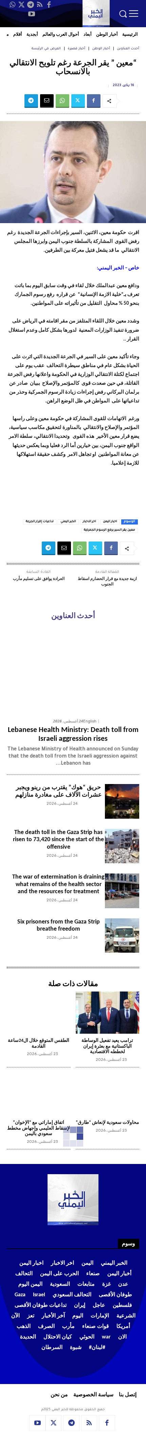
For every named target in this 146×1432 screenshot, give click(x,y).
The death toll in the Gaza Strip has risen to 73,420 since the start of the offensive (58, 839)
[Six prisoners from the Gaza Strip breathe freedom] (122, 935)
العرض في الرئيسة (46, 49)
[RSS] (39, 5)
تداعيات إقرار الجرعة (40, 521)
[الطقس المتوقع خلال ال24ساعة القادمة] (39, 1013)
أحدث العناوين (128, 49)
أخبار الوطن (101, 49)
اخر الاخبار (89, 521)
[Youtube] (31, 14)
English (89, 721)
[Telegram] (30, 5)
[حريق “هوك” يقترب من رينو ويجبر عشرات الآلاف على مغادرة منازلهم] (122, 801)
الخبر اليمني (68, 521)
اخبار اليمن (110, 521)
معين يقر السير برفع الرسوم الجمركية (109, 530)
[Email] (47, 101)
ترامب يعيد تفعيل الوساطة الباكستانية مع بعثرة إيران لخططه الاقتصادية (107, 1046)
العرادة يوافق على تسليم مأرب (39, 579)
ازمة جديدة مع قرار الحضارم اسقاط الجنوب (107, 581)
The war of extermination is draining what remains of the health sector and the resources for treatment (58, 884)
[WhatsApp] (12, 5)
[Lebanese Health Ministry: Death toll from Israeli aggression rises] (73, 670)
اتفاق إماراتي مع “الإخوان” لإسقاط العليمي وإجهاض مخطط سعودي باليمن (38, 1128)
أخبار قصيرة (76, 49)
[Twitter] (21, 5)
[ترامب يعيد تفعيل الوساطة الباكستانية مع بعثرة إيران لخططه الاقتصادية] (108, 1013)
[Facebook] (49, 5)
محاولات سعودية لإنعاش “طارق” (107, 1122)
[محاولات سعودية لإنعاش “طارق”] (108, 1094)
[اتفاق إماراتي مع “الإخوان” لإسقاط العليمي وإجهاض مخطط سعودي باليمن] (39, 1094)
